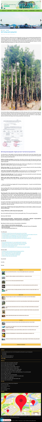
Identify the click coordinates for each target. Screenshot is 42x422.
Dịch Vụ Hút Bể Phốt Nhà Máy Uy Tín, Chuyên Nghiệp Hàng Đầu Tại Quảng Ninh (14, 242)
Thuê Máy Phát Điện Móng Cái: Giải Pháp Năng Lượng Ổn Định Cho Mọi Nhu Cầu (20, 333)
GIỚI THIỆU (9, 10)
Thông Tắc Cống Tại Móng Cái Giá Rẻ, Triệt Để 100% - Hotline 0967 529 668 (13, 244)
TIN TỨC (26, 10)
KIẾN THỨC (20, 10)
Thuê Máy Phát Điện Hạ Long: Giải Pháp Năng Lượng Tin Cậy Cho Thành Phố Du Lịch (15, 235)
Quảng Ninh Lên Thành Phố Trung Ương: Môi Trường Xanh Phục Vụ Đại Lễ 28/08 (14, 233)
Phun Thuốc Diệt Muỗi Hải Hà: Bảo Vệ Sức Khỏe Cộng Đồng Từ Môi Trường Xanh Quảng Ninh (22, 301)
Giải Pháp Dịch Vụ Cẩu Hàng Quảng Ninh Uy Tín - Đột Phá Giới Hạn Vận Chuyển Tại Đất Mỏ (16, 247)
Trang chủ (4, 10)
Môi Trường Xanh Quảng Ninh (9, 32)
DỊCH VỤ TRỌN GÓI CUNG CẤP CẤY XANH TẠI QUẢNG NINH (11, 252)
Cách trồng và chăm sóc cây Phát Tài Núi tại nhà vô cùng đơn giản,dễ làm (13, 251)
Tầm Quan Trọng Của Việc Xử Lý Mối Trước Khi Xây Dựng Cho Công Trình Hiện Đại (20, 296)
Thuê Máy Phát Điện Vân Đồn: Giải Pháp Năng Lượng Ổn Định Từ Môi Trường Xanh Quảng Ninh (16, 238)
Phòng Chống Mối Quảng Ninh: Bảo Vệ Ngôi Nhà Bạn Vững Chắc (17, 315)
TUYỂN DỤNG (31, 10)
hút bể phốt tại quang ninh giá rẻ (14, 417)
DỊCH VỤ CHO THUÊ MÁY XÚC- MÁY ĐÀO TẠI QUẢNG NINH (11, 253)
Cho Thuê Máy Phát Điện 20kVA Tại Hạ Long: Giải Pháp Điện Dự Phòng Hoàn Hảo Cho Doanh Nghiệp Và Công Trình (19, 234)
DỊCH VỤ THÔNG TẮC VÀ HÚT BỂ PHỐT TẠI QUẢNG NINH (11, 254)
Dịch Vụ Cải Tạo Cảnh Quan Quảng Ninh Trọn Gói (14, 280)
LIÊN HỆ (37, 10)
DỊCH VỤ (15, 10)
